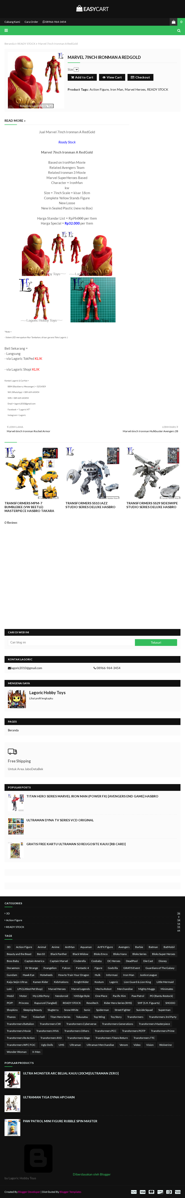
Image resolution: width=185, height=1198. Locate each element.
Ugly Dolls (47, 1045)
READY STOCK (26, 43)
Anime (55, 947)
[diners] (169, 1192)
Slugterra (53, 1010)
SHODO (170, 1003)
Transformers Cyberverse (81, 1024)
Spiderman (102, 1010)
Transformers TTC (144, 1038)
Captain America (34, 961)
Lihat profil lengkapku (41, 698)
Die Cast (148, 961)
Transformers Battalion (20, 1024)
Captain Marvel (59, 961)
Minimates (167, 989)
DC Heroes (113, 961)
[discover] (160, 1192)
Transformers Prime (162, 1031)
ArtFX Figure (105, 947)
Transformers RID (51, 1038)
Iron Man (116, 89)
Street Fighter (123, 1010)
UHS (61, 1045)
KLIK (38, 358)
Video (137, 1045)
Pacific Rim (119, 996)
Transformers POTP (133, 1031)
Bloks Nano (120, 954)
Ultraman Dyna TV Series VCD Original (60, 820)
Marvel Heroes (135, 89)
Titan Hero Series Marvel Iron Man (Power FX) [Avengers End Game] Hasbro (92, 796)
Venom (124, 1045)
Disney (163, 961)
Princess (24, 1003)
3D (93, 913)
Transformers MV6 (47, 1031)
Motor (23, 996)
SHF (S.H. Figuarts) (149, 1003)
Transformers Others (76, 1031)
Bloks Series (139, 954)
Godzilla (113, 968)
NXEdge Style (82, 996)
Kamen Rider (40, 982)
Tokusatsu (82, 1017)
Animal (42, 947)
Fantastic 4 (82, 968)
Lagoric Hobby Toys (47, 692)
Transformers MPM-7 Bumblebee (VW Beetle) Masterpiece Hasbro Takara (29, 507)
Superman (164, 1010)
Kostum (99, 982)
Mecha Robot (103, 989)
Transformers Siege (78, 1038)
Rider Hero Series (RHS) (118, 1003)
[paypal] (134, 1192)
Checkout (142, 77)
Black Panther (59, 954)
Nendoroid (61, 996)
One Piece (101, 996)
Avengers (124, 947)
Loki (9, 989)
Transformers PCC (105, 1031)
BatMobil (169, 947)
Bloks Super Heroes (163, 954)
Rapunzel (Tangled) (45, 1003)
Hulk (97, 975)
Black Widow (80, 954)
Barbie (139, 947)
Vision (150, 1045)
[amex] (177, 1192)
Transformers (135, 1017)
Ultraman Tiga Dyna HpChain (49, 1097)
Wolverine (165, 1045)
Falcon (66, 968)
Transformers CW (50, 1024)
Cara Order (31, 21)
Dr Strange (31, 968)
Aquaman (86, 947)
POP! (10, 1003)
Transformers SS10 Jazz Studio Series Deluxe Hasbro (90, 505)
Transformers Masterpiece (154, 1024)
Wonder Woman (17, 1051)
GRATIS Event (131, 968)
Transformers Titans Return (111, 1038)
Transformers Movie (19, 1031)
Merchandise (125, 989)
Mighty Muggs (146, 989)
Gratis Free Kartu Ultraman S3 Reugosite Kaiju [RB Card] (76, 844)
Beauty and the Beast (19, 954)
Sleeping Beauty (32, 1010)
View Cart (114, 77)
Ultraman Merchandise (100, 1045)
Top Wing (99, 1017)
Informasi (112, 975)
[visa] (142, 1192)
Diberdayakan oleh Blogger (91, 1174)
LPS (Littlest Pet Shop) (30, 989)
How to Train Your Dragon (73, 975)
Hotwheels (46, 975)
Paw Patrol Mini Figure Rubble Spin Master (60, 1121)
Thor (24, 1017)
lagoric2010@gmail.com (26, 668)
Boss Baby (13, 961)
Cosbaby (96, 961)
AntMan (70, 947)
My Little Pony (41, 996)
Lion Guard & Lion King (137, 982)
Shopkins (12, 1010)
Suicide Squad (144, 1010)
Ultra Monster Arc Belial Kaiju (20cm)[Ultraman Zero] (71, 1073)
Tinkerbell (39, 1017)
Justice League (148, 975)
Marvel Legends (80, 989)
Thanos (11, 1017)
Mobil (10, 996)
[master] (151, 1192)
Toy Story (116, 1017)
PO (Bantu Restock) (161, 996)
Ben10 (41, 954)
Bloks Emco (101, 954)
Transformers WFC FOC (21, 1045)
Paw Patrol (138, 996)
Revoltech (92, 1003)
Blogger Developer (29, 1191)
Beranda (10, 43)
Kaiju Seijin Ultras (17, 982)
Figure (98, 968)
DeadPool (132, 961)
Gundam (12, 975)
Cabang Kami (12, 21)
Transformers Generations (117, 1024)
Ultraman (75, 1045)
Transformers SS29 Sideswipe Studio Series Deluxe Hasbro (152, 505)
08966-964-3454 (55, 21)
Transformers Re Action (21, 1038)
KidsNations (61, 982)
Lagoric (113, 982)
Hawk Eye (28, 975)
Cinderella (80, 961)
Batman (153, 947)
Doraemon (13, 968)
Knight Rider (81, 982)
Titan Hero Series (60, 1017)
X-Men (36, 1051)
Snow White (71, 1010)
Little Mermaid (165, 982)
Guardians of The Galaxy (160, 968)
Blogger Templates (70, 1191)
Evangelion (50, 968)
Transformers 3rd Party (162, 1017)
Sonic (87, 1010)
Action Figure (99, 89)
